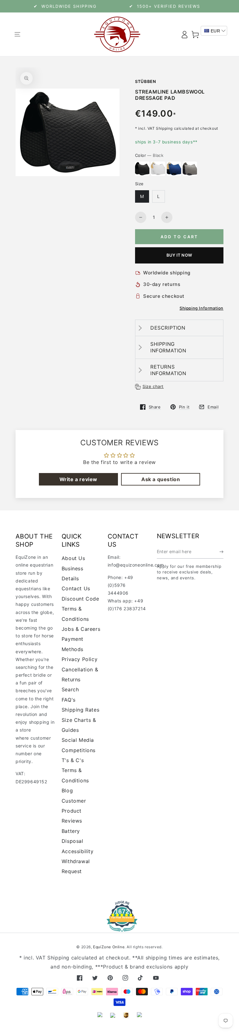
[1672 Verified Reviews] (119, 927)
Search (70, 689)
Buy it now (179, 255)
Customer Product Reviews (74, 811)
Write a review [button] (78, 479)
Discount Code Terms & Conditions (80, 609)
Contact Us (76, 588)
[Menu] (17, 34)
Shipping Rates (80, 710)
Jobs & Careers (81, 629)
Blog (67, 790)
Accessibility (78, 851)
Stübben (145, 81)
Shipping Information (201, 308)
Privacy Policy (79, 659)
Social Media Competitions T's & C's (79, 750)
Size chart (153, 386)
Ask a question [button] (160, 479)
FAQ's (69, 700)
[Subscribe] (221, 551)
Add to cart (179, 236)
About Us (73, 558)
